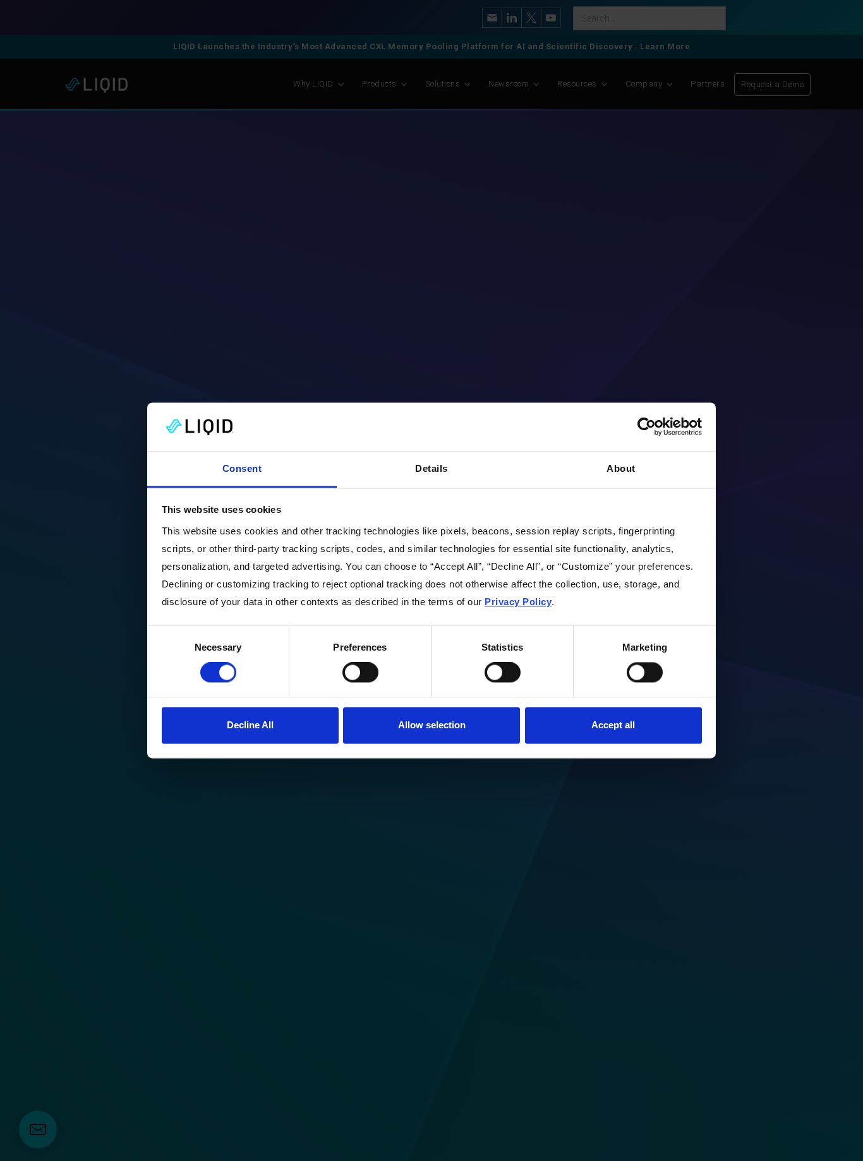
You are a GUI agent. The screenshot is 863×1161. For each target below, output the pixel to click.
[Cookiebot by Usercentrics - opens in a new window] (646, 427)
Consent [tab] (242, 468)
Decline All (250, 724)
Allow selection (432, 724)
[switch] (360, 673)
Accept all (613, 724)
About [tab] (621, 468)
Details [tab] (431, 468)
